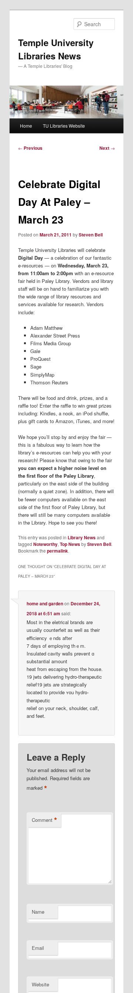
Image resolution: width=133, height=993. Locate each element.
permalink (57, 550)
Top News (70, 544)
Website (40, 984)
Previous (30, 148)
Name (38, 911)
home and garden (45, 603)
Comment (44, 820)
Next (107, 148)
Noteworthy (45, 544)
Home (26, 125)
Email (38, 947)
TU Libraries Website (64, 125)
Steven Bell (91, 234)
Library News (82, 537)
